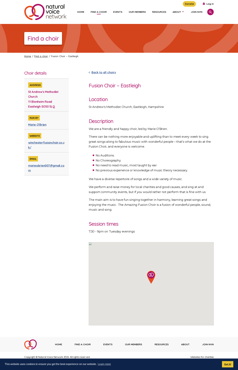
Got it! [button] (227, 364)
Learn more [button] (104, 364)
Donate (189, 3)
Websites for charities (202, 357)
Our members (137, 11)
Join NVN (196, 11)
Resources (159, 11)
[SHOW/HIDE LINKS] (183, 12)
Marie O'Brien (37, 125)
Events (117, 11)
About (177, 11)
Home (80, 11)
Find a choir (99, 11)
